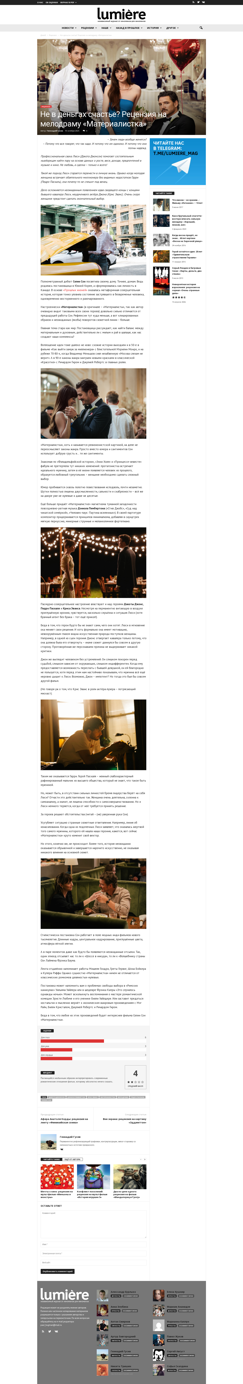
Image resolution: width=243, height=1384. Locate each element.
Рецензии (87, 27)
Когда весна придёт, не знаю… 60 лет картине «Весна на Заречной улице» (187, 238)
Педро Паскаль (137, 1097)
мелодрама (123, 1097)
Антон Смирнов (120, 1321)
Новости (68, 27)
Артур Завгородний (123, 1336)
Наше (104, 27)
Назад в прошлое (128, 27)
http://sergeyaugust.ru (176, 1359)
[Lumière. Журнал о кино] (121, 14)
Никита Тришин (121, 1366)
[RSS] (194, 2)
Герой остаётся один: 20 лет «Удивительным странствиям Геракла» (187, 254)
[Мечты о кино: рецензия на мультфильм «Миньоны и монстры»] (57, 1176)
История (153, 27)
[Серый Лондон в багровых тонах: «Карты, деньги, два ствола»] (161, 275)
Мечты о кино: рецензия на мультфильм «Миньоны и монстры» (57, 1194)
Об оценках (52, 2)
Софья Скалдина (177, 1366)
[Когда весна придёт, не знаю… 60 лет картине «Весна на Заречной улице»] (161, 240)
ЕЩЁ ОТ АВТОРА (72, 1159)
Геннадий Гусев (55, 130)
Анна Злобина (119, 1306)
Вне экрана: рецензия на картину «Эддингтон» (124, 1120)
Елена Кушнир (176, 1291)
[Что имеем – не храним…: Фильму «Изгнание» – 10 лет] (161, 205)
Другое (171, 27)
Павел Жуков (175, 1336)
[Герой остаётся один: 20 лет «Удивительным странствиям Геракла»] (161, 256)
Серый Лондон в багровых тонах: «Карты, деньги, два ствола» (187, 271)
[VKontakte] (203, 2)
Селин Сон (46, 1100)
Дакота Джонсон (57, 1097)
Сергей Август (176, 1351)
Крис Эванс (93, 1097)
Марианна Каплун (178, 1321)
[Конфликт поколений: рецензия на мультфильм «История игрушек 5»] (93, 1176)
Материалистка (108, 1097)
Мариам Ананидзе (178, 1306)
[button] (201, 28)
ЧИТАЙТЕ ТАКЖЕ (51, 1159)
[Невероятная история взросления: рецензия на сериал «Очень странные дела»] (161, 289)
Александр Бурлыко (123, 1291)
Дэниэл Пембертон (76, 1097)
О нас (40, 2)
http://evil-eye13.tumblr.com (122, 1374)
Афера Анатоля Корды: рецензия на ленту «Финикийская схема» (64, 1120)
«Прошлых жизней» (75, 290)
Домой (43, 35)
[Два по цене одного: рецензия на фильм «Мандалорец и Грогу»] (129, 1176)
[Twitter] (199, 2)
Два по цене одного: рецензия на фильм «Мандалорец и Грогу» (126, 1194)
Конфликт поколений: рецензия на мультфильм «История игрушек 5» (92, 1194)
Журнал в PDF (67, 2)
